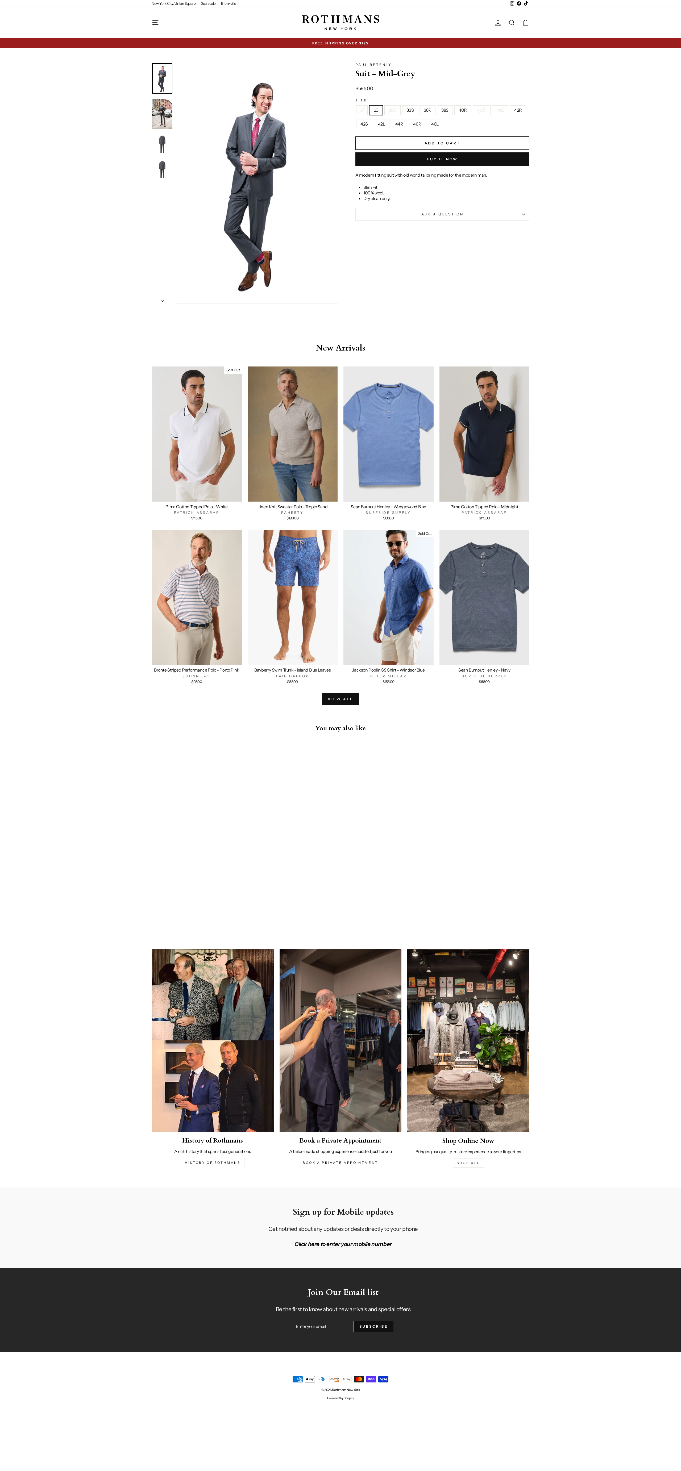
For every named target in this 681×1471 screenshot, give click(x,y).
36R (392, 110)
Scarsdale (208, 3)
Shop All (468, 1163)
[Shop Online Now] (468, 1040)
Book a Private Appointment (340, 1163)
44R (399, 124)
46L (435, 124)
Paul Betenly (373, 65)
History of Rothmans (212, 1163)
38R (427, 110)
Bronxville (228, 3)
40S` (481, 110)
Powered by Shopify (340, 1398)
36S (410, 110)
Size (361, 101)
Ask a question (442, 214)
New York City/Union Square (174, 3)
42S (364, 124)
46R (417, 124)
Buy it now (442, 159)
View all (340, 699)
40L (500, 110)
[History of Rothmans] (213, 1040)
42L (381, 124)
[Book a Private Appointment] (341, 1040)
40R (463, 110)
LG (376, 110)
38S (445, 110)
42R (518, 110)
